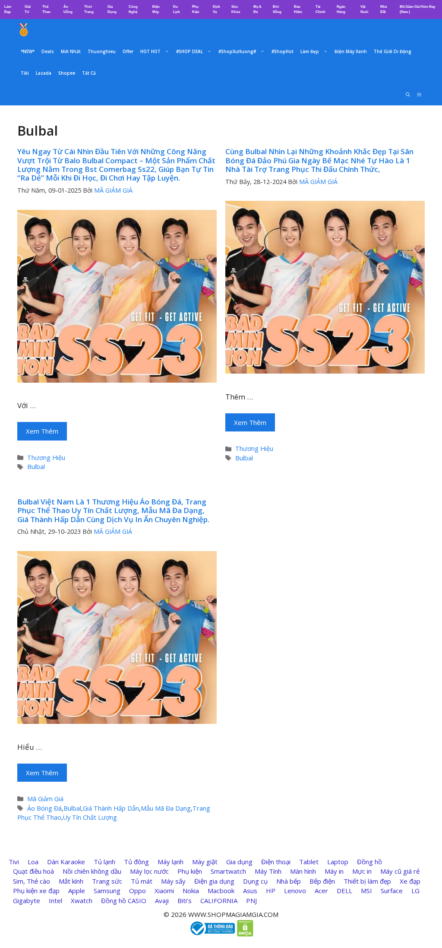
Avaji (162, 900)
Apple (76, 890)
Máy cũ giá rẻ (400, 871)
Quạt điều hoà (33, 871)
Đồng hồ (369, 861)
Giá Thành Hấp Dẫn (111, 808)
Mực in (362, 871)
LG (415, 890)
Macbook (221, 890)
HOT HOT (150, 51)
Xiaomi (164, 890)
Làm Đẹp (309, 51)
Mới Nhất (71, 51)
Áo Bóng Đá (44, 808)
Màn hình (303, 871)
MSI (366, 890)
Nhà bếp (288, 881)
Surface (392, 890)
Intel (55, 900)
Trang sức (107, 881)
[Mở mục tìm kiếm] (408, 94)
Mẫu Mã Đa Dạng (166, 808)
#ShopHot (283, 51)
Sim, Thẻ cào (31, 881)
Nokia (191, 890)
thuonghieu (102, 51)
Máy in (334, 871)
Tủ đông (136, 861)
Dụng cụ (255, 881)
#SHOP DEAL (189, 51)
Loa (33, 861)
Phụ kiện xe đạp (36, 890)
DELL (344, 890)
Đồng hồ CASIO (123, 900)
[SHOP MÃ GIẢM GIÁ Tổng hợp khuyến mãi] (23, 30)
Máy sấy (173, 881)
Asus (250, 890)
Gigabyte (26, 900)
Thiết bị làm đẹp (367, 881)
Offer (128, 51)
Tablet (309, 861)
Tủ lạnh (104, 861)
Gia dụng (239, 861)
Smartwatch (228, 871)
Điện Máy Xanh (351, 51)
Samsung (107, 890)
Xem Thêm (42, 431)
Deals (47, 51)
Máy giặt (205, 861)
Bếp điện (322, 881)
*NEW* (28, 51)
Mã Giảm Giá (45, 799)
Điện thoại (275, 861)
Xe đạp (410, 881)
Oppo (137, 890)
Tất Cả (89, 73)
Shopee (66, 73)
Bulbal (36, 467)
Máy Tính (268, 871)
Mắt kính (71, 881)
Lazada (43, 73)
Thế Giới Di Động (392, 51)
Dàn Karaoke (66, 861)
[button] (419, 94)
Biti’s (184, 900)
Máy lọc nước (149, 871)
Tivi (14, 861)
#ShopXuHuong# (237, 51)
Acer (321, 890)
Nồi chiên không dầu (92, 871)
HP (270, 890)
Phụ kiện (189, 871)
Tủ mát (141, 881)
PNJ (251, 900)
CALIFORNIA (218, 900)
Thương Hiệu (46, 457)
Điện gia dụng (214, 881)
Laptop (337, 861)
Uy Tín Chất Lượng (90, 817)
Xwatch (81, 900)
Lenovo (295, 890)
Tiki (25, 73)
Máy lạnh (170, 861)
